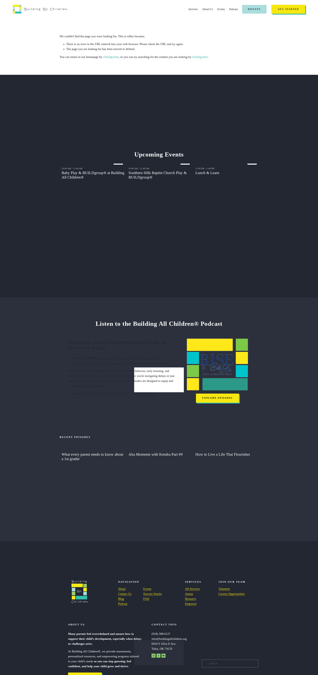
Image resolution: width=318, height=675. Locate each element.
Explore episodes (217, 398)
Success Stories (152, 593)
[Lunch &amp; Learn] (226, 163)
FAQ (146, 598)
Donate (254, 9)
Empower (191, 603)
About (122, 588)
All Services (192, 588)
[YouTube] (163, 656)
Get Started (288, 9)
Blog (121, 598)
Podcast (233, 9)
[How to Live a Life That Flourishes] (226, 448)
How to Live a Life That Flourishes (222, 454)
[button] (252, 158)
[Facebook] (158, 656)
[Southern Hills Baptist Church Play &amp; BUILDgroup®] (160, 163)
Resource (190, 598)
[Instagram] (154, 656)
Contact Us (125, 593)
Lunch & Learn (207, 173)
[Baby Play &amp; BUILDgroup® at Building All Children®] (93, 163)
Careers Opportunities (231, 593)
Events (221, 9)
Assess (189, 593)
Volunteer (224, 588)
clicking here (111, 57)
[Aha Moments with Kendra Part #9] (160, 448)
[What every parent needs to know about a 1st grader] (93, 448)
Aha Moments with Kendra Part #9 (156, 454)
